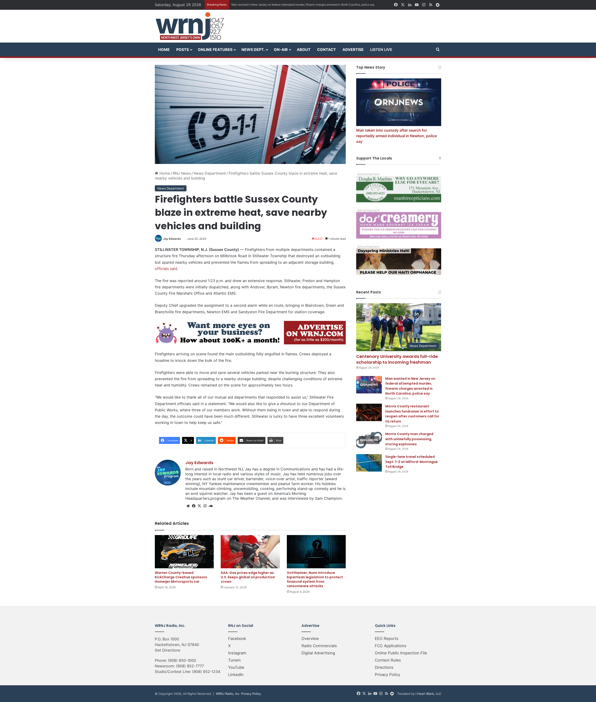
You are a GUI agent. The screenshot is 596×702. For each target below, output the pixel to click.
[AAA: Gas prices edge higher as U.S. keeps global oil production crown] (250, 551)
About (304, 49)
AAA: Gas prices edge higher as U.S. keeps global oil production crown (248, 577)
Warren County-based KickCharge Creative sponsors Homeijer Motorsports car (181, 577)
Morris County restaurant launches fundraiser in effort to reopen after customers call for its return (412, 414)
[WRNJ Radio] (190, 26)
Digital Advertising (318, 653)
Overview (310, 638)
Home (164, 49)
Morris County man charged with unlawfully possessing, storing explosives (409, 439)
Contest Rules (388, 660)
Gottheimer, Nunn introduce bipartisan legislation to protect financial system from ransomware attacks (315, 579)
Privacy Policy (387, 674)
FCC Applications (390, 645)
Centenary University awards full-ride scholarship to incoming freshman (397, 359)
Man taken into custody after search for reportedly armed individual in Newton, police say (396, 136)
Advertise (353, 49)
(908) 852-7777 (190, 666)
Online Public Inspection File (401, 653)
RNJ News (182, 173)
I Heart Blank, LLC (428, 693)
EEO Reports (386, 638)
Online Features (215, 49)
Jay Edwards (172, 238)
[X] (199, 506)
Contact (326, 49)
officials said (166, 268)
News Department (210, 173)
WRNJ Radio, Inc (227, 693)
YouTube (236, 667)
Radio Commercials (319, 645)
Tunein (234, 660)
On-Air (281, 49)
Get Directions (167, 650)
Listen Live (381, 49)
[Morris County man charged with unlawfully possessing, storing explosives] (369, 440)
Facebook (237, 638)
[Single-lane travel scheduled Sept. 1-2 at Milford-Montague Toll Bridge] (369, 463)
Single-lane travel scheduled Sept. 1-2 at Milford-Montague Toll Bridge (411, 461)
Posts (182, 49)
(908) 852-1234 (206, 671)
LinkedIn (236, 674)
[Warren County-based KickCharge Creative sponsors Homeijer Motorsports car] (184, 551)
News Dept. (253, 49)
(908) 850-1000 (182, 660)
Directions (384, 667)
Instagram (237, 653)
